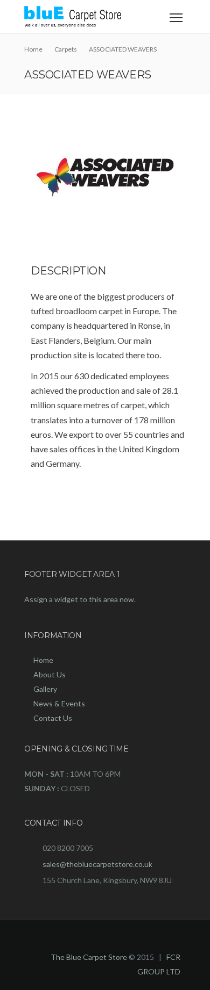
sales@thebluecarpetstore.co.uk (97, 864)
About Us (49, 674)
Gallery (45, 688)
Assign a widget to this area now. (80, 599)
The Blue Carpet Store (89, 957)
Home (43, 659)
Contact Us (52, 717)
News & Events (59, 703)
